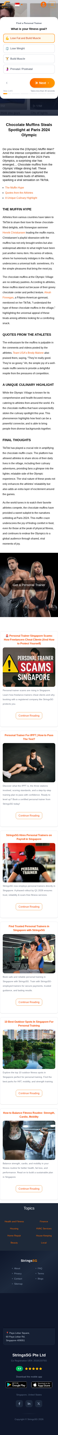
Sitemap (18, 1284)
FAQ (40, 1268)
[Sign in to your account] (43, 4)
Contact (18, 1278)
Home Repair (14, 1235)
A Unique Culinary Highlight (21, 198)
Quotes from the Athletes (19, 192)
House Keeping (44, 1235)
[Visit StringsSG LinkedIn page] (29, 1403)
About (17, 1268)
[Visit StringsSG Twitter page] (38, 1403)
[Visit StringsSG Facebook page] (19, 1403)
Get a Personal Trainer (29, 585)
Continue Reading (29, 715)
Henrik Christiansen (14, 232)
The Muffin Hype (14, 187)
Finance (44, 1221)
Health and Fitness (14, 1221)
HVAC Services (44, 1228)
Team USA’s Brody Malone (28, 352)
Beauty (14, 1242)
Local (44, 1242)
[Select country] (19, 4)
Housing (14, 1228)
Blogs (40, 1278)
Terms (41, 1273)
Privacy (18, 1273)
